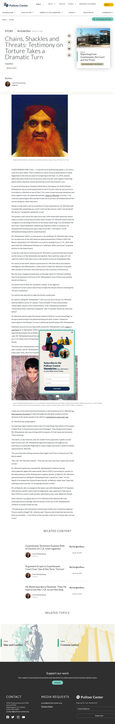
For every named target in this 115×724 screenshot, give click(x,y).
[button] (57, 366)
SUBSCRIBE (57, 388)
